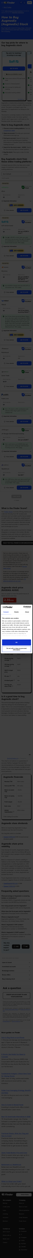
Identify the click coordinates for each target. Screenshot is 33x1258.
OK (16, 642)
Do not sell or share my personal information (16, 649)
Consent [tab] (6, 612)
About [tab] (27, 612)
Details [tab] (16, 612)
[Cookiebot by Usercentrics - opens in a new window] (23, 607)
